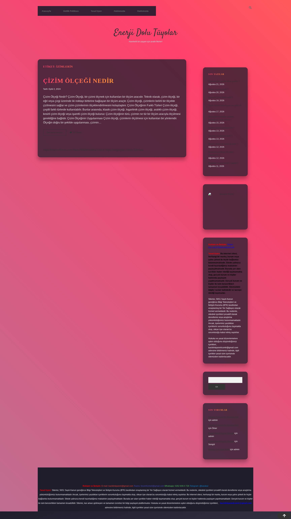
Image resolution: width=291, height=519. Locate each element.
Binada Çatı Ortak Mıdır (219, 449)
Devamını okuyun (56, 133)
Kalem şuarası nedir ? (218, 89)
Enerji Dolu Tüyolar (145, 33)
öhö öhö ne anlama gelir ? (220, 136)
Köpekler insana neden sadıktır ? (223, 163)
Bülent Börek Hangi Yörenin (221, 433)
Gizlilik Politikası (71, 11)
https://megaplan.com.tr (119, 149)
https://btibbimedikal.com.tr (89, 149)
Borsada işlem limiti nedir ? (220, 97)
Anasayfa (46, 11)
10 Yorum (77, 132)
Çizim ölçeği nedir (78, 80)
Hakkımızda (119, 11)
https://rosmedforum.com (57, 149)
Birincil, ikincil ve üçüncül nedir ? (223, 144)
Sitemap (138, 149)
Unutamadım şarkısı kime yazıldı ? (223, 81)
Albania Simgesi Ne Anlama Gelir (223, 417)
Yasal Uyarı (96, 11)
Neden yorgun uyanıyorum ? (221, 128)
